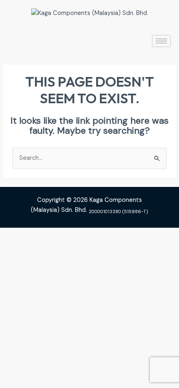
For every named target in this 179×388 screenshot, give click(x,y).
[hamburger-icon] (161, 41)
